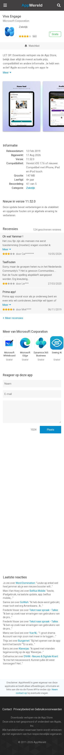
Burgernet (24, 640)
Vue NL (33, 632)
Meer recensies (14, 318)
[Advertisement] (32, 469)
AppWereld (32, 5)
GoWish (24, 602)
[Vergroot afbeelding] (21, 106)
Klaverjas (24, 648)
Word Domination (25, 583)
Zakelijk (30, 188)
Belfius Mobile (37, 590)
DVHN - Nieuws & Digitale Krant (41, 656)
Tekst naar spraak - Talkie (43, 610)
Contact (7, 709)
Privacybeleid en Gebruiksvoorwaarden (37, 709)
